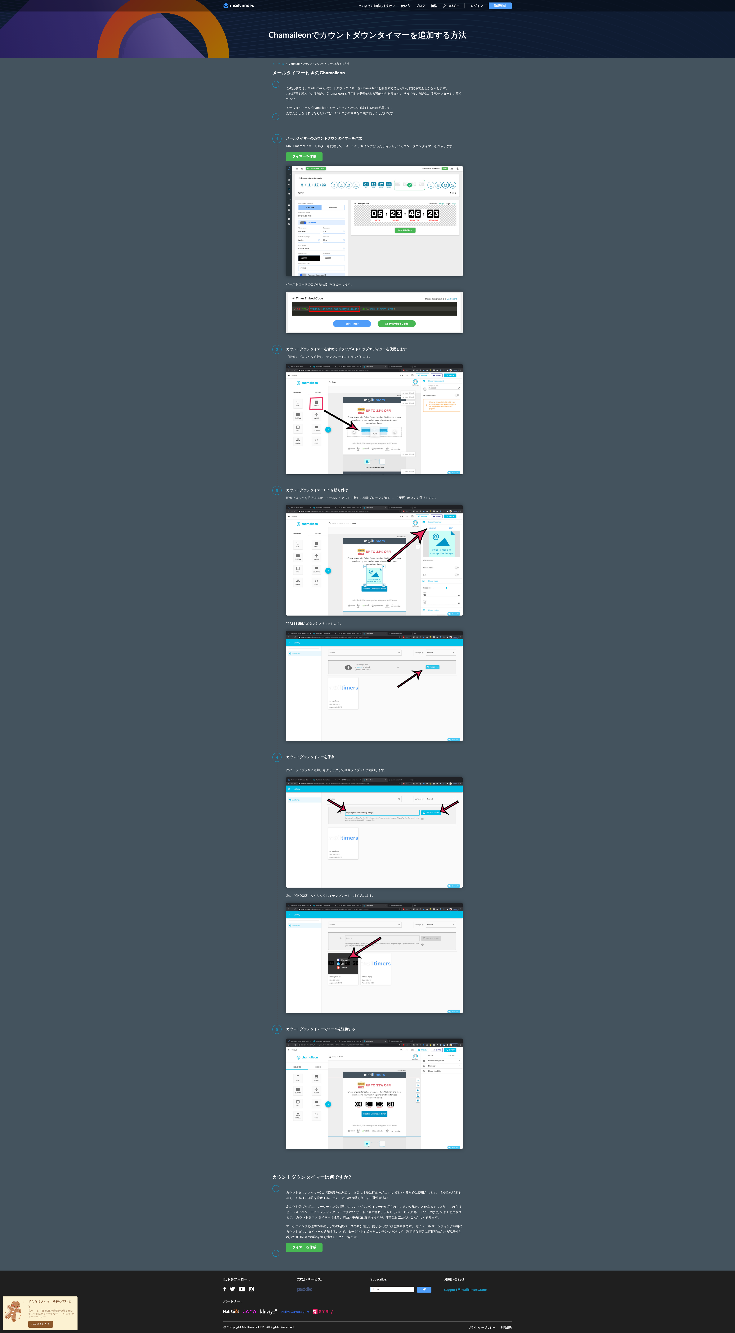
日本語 (452, 5)
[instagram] (251, 1289)
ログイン (477, 6)
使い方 (405, 6)
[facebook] (224, 1289)
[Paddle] (302, 1289)
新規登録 (500, 5)
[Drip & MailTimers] (251, 1311)
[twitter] (232, 1289)
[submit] (424, 1290)
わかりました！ (40, 1324)
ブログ (420, 6)
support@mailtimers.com (465, 1289)
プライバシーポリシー (481, 1327)
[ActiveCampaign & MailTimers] (297, 1311)
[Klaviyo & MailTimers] (270, 1311)
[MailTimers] (238, 5)
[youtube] (242, 1289)
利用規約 (506, 1327)
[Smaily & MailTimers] (325, 1311)
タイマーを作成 (304, 156)
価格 (434, 6)
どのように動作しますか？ (377, 6)
